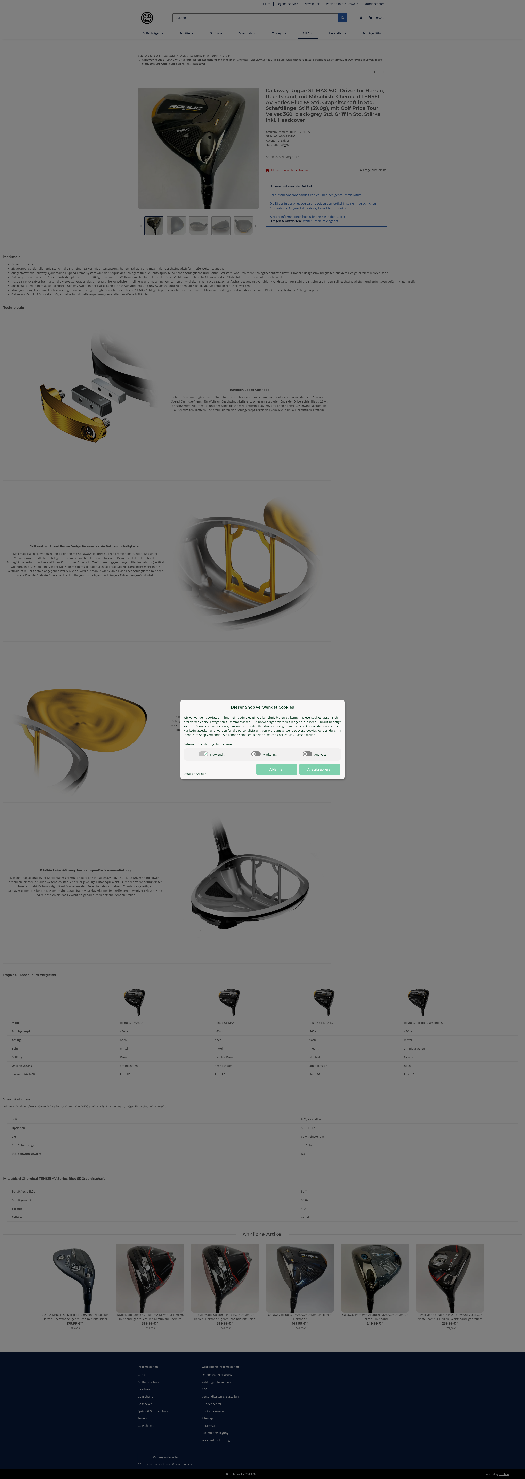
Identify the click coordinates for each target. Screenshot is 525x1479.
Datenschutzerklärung (199, 744)
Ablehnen (276, 769)
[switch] (203, 753)
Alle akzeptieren (319, 769)
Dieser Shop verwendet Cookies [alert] (262, 707)
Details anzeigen (195, 774)
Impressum (224, 744)
